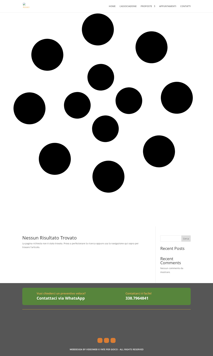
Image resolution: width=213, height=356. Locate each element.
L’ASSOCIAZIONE (128, 6)
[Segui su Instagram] (106, 340)
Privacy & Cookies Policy (161, 332)
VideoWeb (91, 349)
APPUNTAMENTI (167, 6)
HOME (112, 6)
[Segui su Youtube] (113, 340)
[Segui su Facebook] (99, 340)
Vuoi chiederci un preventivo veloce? (61, 293)
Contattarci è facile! (139, 293)
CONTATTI (185, 6)
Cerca (186, 238)
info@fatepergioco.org (101, 325)
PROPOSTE (146, 6)
